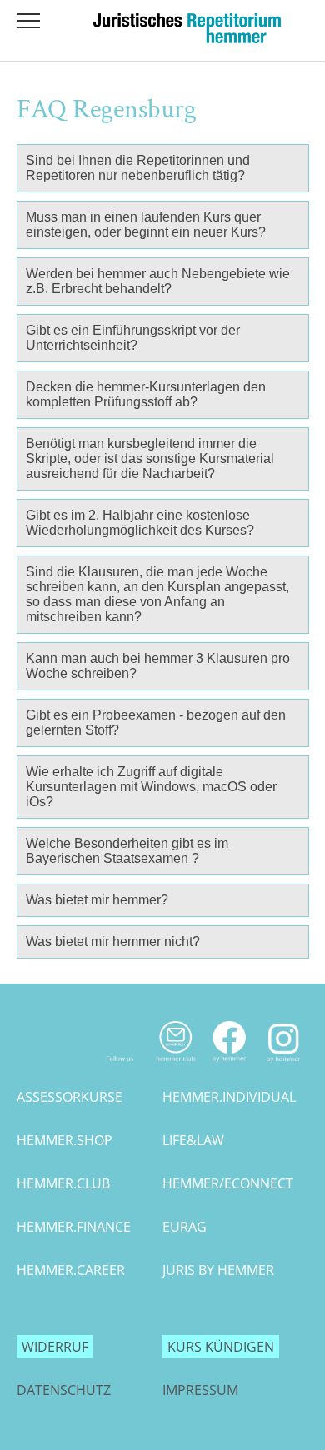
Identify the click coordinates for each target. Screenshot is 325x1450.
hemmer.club (63, 1183)
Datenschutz (64, 1390)
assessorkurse (69, 1097)
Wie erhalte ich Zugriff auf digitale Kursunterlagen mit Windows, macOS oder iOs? (151, 787)
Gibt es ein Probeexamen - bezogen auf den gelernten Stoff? (156, 722)
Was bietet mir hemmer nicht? (113, 941)
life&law (193, 1140)
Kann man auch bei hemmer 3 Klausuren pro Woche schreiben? (158, 665)
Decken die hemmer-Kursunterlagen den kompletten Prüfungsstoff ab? (146, 394)
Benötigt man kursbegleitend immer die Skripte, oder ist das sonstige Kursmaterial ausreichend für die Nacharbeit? (150, 458)
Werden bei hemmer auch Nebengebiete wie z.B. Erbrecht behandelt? (158, 281)
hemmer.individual (229, 1097)
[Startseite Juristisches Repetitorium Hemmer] (187, 38)
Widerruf (55, 1347)
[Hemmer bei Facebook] (229, 1066)
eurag (184, 1227)
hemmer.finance (74, 1227)
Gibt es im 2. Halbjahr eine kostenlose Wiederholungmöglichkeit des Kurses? (140, 522)
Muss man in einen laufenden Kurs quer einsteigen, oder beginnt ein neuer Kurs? (146, 224)
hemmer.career (71, 1270)
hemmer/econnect (227, 1183)
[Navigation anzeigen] (28, 20)
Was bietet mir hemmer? (97, 900)
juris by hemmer (218, 1270)
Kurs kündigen (221, 1347)
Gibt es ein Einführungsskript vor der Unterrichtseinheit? (133, 337)
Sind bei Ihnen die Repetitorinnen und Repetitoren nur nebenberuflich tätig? (138, 167)
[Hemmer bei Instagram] (283, 1066)
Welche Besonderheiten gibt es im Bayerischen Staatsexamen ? (127, 850)
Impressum (200, 1390)
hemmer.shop (64, 1140)
